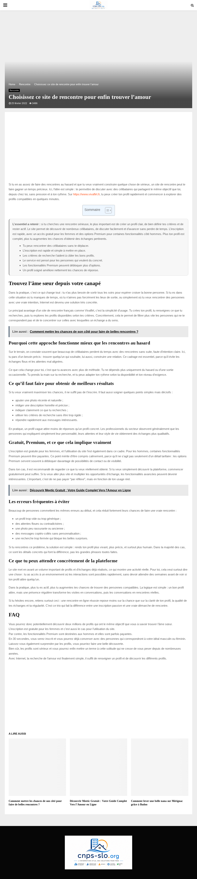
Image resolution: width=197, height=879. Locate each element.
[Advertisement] (98, 151)
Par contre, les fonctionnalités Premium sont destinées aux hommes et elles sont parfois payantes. (70, 634)
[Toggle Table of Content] (106, 210)
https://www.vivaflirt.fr (86, 194)
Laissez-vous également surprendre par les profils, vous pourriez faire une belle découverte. (66, 643)
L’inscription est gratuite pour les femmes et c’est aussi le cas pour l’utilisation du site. (62, 629)
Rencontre (14, 90)
